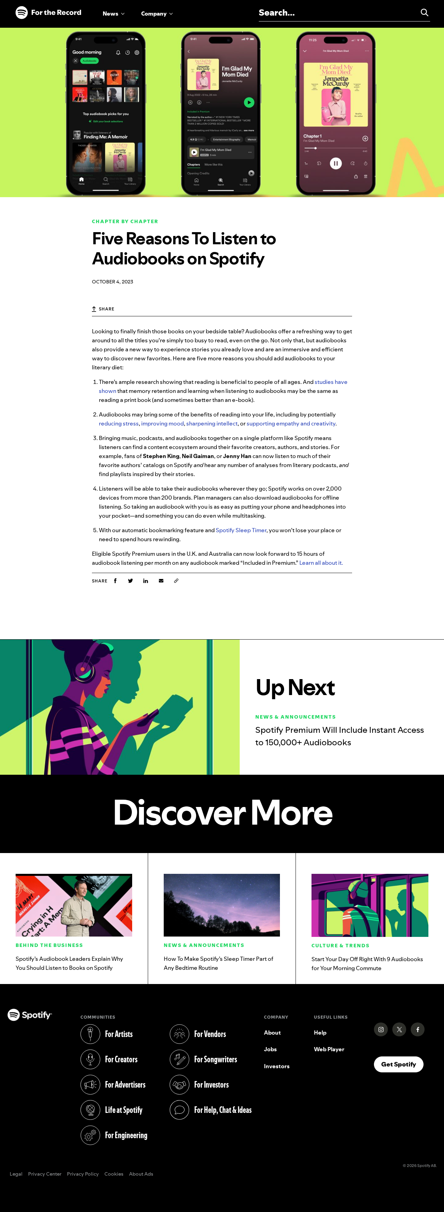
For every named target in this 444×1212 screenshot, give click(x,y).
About (272, 1032)
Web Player (329, 1049)
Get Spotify (402, 1064)
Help (320, 1032)
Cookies (113, 1174)
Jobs (270, 1049)
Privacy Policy (83, 1174)
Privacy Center (44, 1174)
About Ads (141, 1174)
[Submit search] (421, 12)
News (110, 13)
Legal (16, 1174)
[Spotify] (48, 13)
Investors (277, 1066)
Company (153, 13)
